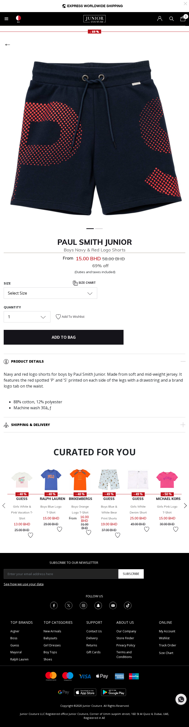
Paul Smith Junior (94, 242)
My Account (167, 631)
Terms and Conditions (124, 654)
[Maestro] (68, 676)
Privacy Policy (125, 645)
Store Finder (125, 638)
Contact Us (94, 631)
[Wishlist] (30, 535)
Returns (91, 645)
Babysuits (50, 638)
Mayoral (16, 652)
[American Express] (119, 676)
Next (185, 505)
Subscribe (131, 573)
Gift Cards (93, 652)
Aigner (14, 631)
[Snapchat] (98, 605)
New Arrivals (52, 631)
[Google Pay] (63, 692)
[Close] (185, 3)
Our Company (126, 631)
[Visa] (85, 676)
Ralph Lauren (19, 659)
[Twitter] (68, 605)
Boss (13, 638)
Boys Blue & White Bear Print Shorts (109, 512)
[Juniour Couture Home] (94, 18)
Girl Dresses (52, 645)
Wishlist (164, 638)
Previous (3, 505)
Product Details (27, 361)
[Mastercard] (51, 676)
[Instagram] (83, 605)
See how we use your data (24, 584)
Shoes (48, 659)
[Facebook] (54, 605)
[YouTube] (113, 605)
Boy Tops (50, 652)
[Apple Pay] (102, 676)
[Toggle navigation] (6, 18)
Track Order (167, 645)
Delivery (92, 638)
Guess (14, 645)
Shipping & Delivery (30, 424)
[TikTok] (127, 605)
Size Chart (87, 283)
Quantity (12, 307)
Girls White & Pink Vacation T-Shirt (22, 512)
